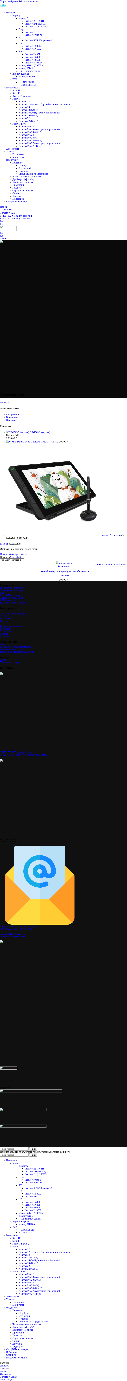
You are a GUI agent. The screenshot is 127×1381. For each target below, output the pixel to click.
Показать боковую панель (13, 554)
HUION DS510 (26, 82)
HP (20, 51)
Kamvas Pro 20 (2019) (30, 132)
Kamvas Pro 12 (26, 126)
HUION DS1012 (27, 85)
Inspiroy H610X (33, 48)
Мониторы (18, 157)
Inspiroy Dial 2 (26, 68)
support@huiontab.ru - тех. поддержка (19, 926)
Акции (3, 659)
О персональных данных (13, 649)
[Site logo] (8, 7)
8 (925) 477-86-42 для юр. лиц (15, 218)
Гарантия (17, 187)
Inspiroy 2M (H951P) (35, 23)
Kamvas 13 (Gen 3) (28, 110)
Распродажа (12, 414)
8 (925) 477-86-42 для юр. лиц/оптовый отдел (24, 754)
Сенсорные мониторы (11, 590)
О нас (3, 644)
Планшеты (18, 154)
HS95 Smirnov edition (30, 71)
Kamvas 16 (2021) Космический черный (39, 112)
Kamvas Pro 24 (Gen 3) (30, 140)
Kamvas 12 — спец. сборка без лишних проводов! (45, 104)
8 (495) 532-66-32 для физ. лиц (16, 215)
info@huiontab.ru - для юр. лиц (16, 929)
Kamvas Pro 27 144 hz (30, 146)
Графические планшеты (12, 588)
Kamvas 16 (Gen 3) (28, 115)
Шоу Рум (23, 165)
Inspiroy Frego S (33, 32)
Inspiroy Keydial (20, 73)
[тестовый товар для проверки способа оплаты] (63, 563)
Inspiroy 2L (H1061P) (35, 26)
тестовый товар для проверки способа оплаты (63, 571)
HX (20, 43)
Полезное (17, 162)
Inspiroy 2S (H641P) (35, 21)
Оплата (16, 193)
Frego (21, 29)
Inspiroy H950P (32, 60)
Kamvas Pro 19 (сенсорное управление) (39, 129)
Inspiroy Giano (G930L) (31, 65)
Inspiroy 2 (23, 18)
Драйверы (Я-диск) (22, 182)
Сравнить (11, 1355)
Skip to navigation (9, 1)
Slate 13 (16, 93)
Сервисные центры (22, 190)
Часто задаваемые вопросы (26, 176)
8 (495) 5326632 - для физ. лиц (16, 752)
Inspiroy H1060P (33, 62)
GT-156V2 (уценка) (40, 432)
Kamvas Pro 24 (26, 135)
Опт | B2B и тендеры (11, 595)
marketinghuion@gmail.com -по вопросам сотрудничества (13, 935)
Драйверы (5, 616)
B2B (14, 79)
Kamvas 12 (24, 101)
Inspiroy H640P (32, 57)
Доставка (17, 196)
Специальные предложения (33, 173)
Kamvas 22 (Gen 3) (28, 121)
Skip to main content (28, 1)
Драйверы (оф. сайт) (23, 179)
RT (20, 37)
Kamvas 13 (24, 107)
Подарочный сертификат (13, 602)
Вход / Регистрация (16, 1357)
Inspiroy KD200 (27, 76)
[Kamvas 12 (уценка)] (53, 535)
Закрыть (4, 402)
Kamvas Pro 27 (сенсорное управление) (39, 143)
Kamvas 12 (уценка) (110, 535)
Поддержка (18, 198)
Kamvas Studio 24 (21, 96)
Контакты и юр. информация (15, 646)
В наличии (12, 417)
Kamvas (16, 98)
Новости (23, 171)
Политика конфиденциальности (17, 651)
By (1, 221)
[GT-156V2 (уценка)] (18, 432)
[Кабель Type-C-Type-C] (19, 441)
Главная (4, 543)
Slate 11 (16, 90)
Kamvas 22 (24, 118)
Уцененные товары (10, 662)
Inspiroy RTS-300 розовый (38, 40)
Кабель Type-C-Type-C (45, 441)
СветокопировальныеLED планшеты (11, 598)
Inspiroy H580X (33, 46)
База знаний (25, 168)
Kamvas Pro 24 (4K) (29, 137)
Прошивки (18, 185)
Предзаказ (11, 420)
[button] (63, 566)
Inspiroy (16, 15)
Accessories (63, 575)
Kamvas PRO (19, 123)
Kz (1, 224)
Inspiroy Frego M (33, 35)
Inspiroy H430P (32, 54)
